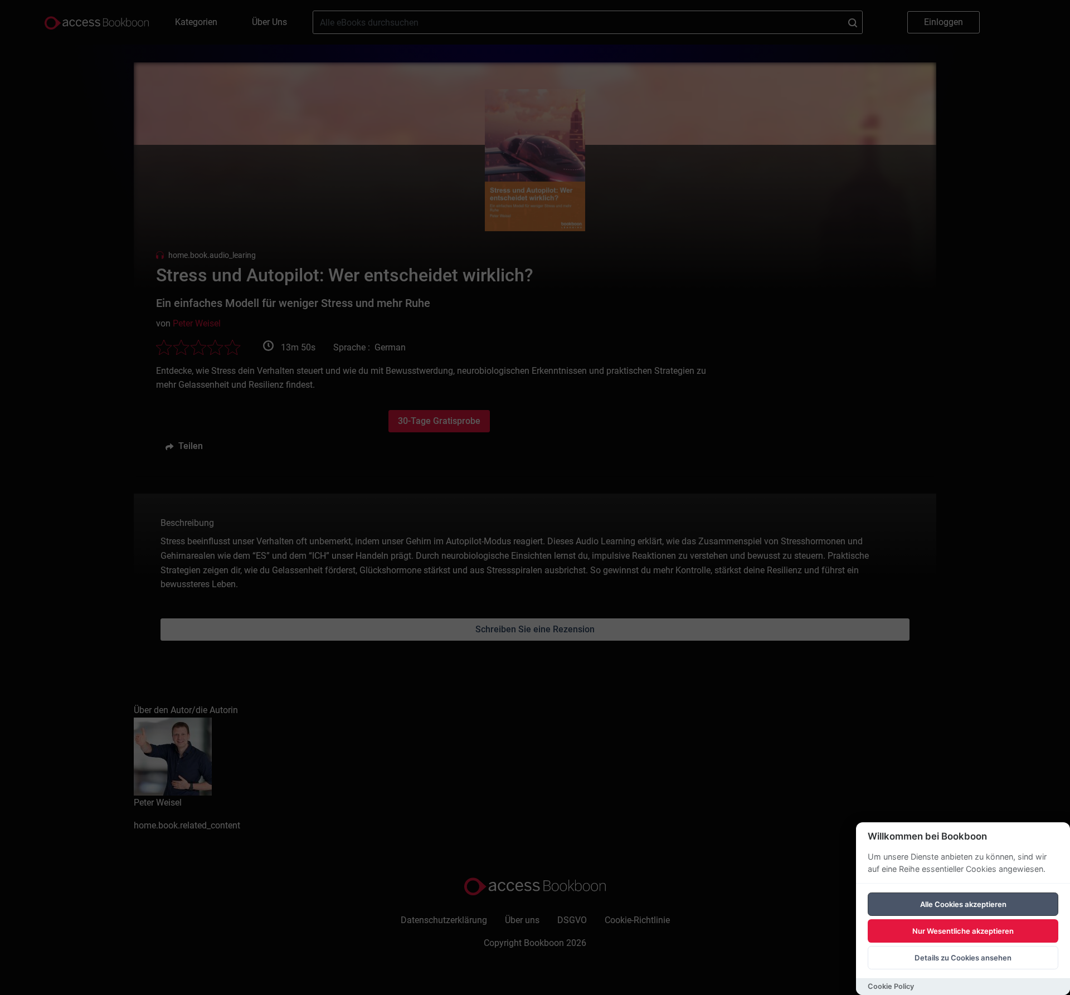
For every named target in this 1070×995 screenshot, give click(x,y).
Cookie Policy (891, 986)
